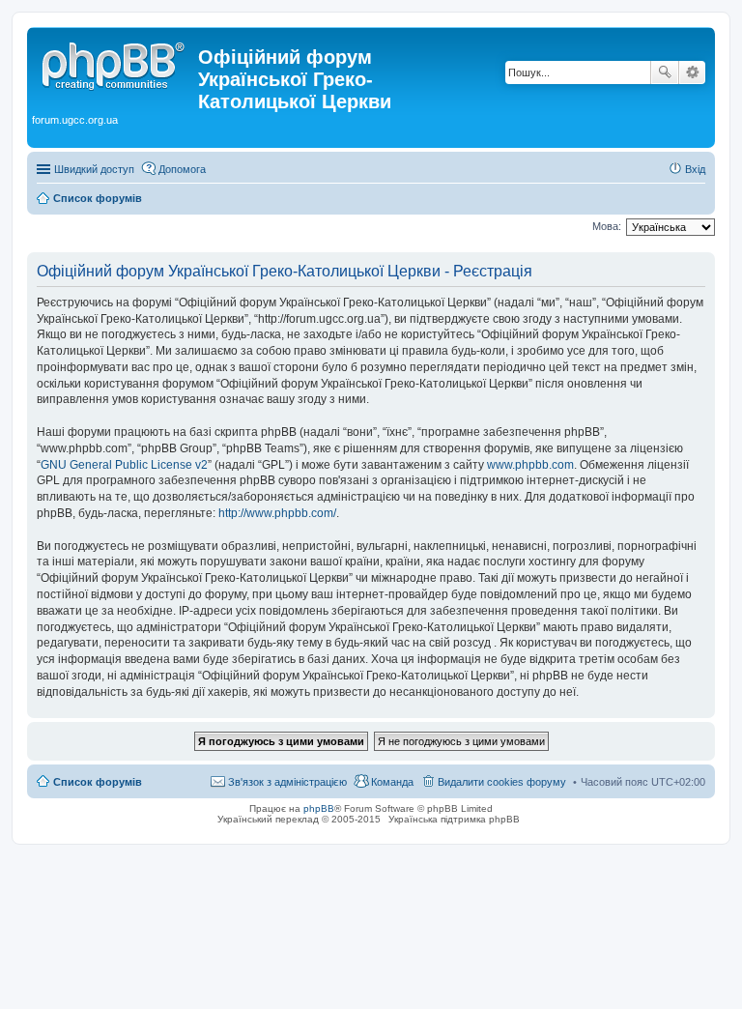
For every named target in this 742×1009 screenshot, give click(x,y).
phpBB (318, 808)
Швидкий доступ (94, 169)
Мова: (606, 226)
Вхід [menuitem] (695, 169)
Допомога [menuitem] (182, 169)
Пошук (664, 72)
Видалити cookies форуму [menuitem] (502, 782)
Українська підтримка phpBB (454, 819)
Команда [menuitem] (392, 782)
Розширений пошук (692, 72)
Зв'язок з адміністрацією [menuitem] (287, 782)
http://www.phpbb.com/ (277, 513)
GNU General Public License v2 (124, 465)
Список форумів (97, 782)
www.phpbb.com (530, 465)
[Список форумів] (115, 63)
